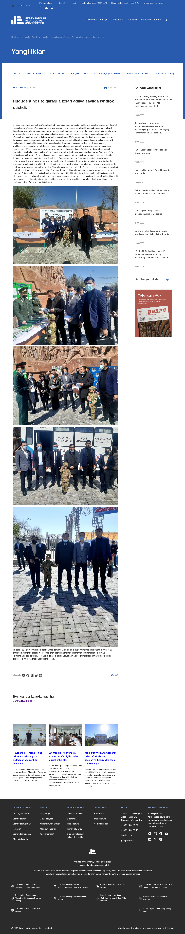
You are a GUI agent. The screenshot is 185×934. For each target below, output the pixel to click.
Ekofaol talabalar (35, 74)
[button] (40, 8)
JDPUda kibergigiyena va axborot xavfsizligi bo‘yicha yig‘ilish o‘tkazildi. (63, 756)
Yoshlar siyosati (47, 834)
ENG (28, 6)
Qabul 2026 (63, 3)
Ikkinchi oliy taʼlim (74, 829)
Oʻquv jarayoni (46, 819)
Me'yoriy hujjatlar (20, 839)
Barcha (16, 74)
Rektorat (17, 829)
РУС (23, 6)
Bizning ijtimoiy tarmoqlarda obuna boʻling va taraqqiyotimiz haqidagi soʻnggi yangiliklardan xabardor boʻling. (160, 820)
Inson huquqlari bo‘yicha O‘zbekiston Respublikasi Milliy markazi (113, 898)
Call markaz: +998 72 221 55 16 (94, 3)
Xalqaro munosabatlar (50, 824)
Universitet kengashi (22, 834)
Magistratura (73, 824)
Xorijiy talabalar (101, 824)
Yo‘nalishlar (132, 20)
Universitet (91, 20)
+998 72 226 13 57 (129, 825)
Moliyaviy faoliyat (48, 829)
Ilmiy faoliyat (45, 814)
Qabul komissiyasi (75, 814)
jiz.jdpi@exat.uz (128, 841)
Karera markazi (57, 74)
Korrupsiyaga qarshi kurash (153, 3)
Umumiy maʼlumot (21, 814)
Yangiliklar (35, 37)
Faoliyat (104, 20)
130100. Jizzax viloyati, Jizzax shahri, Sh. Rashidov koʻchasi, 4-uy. (132, 817)
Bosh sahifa (16, 37)
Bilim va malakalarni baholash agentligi (75, 835)
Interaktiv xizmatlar (151, 20)
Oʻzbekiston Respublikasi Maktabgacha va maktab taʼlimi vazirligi (28, 898)
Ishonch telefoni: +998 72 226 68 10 (125, 3)
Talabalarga (117, 20)
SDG (74, 3)
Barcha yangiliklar (147, 279)
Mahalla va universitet (137, 74)
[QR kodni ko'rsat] (41, 675)
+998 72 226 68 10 (129, 830)
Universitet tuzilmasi (22, 824)
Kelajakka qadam (79, 74)
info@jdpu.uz (127, 835)
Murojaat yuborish (46, 3)
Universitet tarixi (20, 819)
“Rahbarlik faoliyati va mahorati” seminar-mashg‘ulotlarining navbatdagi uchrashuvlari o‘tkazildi (151, 254)
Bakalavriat (72, 819)
